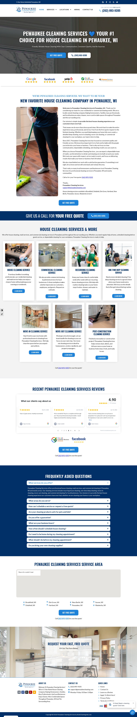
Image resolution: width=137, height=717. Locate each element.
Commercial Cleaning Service (51, 271)
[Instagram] (110, 2)
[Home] (117, 2)
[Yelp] (113, 2)
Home (41, 10)
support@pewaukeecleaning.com (74, 188)
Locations (64, 10)
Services (50, 10)
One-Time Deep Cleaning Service (118, 271)
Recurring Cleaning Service (85, 271)
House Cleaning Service (18, 270)
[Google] (103, 2)
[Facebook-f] (106, 2)
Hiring (77, 10)
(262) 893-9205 (63, 618)
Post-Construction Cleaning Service (102, 333)
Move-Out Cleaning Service (69, 331)
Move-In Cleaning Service (35, 331)
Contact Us (88, 10)
